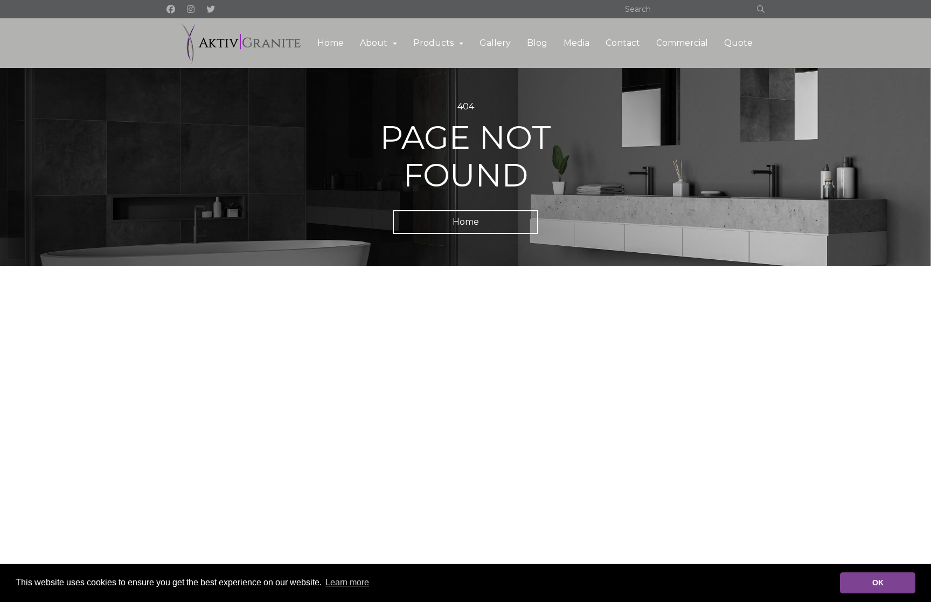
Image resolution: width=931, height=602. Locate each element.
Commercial (682, 43)
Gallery (495, 43)
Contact (623, 43)
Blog (537, 43)
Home (330, 43)
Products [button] (433, 43)
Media (576, 43)
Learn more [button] (347, 582)
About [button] (373, 43)
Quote (738, 43)
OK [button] (878, 582)
